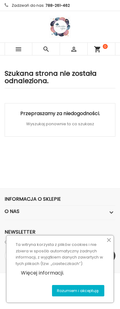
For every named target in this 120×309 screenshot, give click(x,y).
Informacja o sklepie (33, 199)
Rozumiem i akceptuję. (78, 290)
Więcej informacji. (42, 272)
